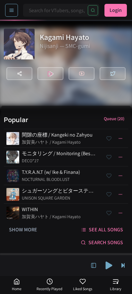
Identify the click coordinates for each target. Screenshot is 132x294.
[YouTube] (82, 73)
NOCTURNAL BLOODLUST (46, 179)
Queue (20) (114, 118)
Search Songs (105, 242)
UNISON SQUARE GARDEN (46, 198)
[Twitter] (113, 73)
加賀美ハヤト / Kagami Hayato (51, 142)
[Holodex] (50, 73)
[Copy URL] (19, 73)
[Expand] (93, 265)
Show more (23, 229)
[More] (120, 138)
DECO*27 (30, 161)
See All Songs (106, 229)
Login (116, 10)
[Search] (93, 10)
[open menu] (11, 10)
